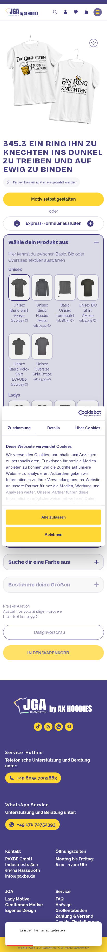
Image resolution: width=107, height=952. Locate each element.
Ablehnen (53, 534)
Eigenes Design (20, 910)
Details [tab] (53, 428)
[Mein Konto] (65, 12)
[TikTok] (38, 727)
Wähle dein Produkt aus (38, 242)
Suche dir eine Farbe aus (39, 562)
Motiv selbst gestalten (53, 199)
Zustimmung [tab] (19, 428)
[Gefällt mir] (93, 43)
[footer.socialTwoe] (48, 727)
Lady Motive (17, 899)
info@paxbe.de (20, 876)
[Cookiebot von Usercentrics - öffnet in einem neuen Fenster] (78, 413)
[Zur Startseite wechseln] (26, 12)
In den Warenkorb (48, 652)
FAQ (60, 899)
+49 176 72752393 (36, 824)
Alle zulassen (53, 517)
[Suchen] (55, 12)
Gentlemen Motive (24, 904)
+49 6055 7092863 (37, 778)
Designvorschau (49, 632)
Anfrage (64, 904)
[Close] (93, 934)
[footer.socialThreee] (59, 727)
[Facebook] (69, 727)
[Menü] (97, 12)
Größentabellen (71, 910)
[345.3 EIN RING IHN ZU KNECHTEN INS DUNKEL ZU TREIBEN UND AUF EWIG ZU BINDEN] (53, 81)
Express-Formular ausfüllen (54, 223)
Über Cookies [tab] (87, 428)
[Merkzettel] (76, 12)
